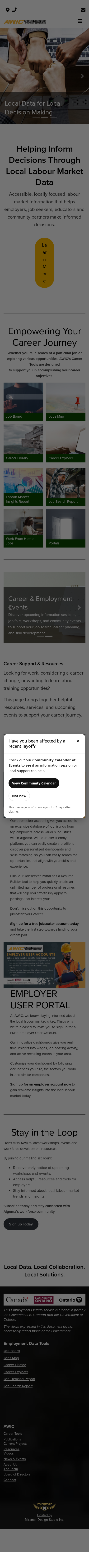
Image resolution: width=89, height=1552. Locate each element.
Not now (19, 796)
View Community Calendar (34, 783)
